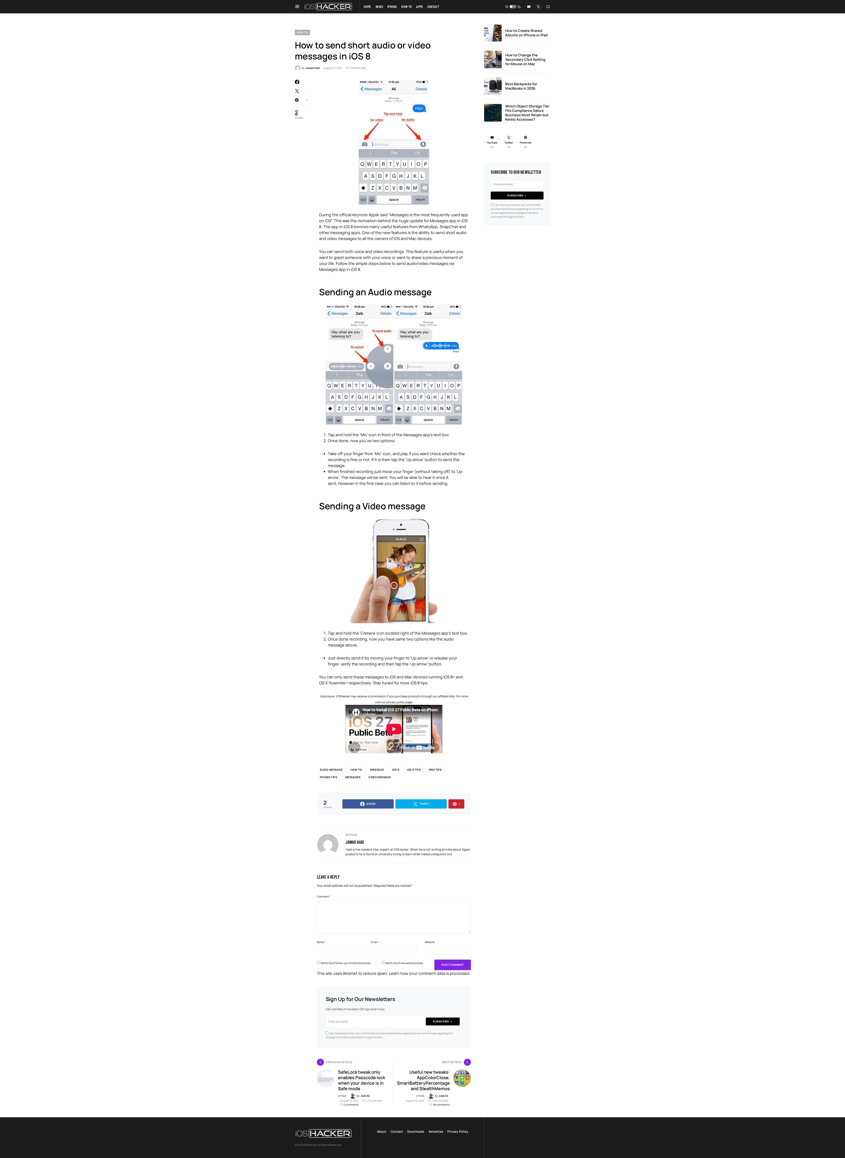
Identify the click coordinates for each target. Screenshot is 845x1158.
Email (375, 942)
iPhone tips (328, 777)
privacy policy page (399, 702)
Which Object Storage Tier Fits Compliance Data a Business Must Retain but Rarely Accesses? (527, 113)
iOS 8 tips (414, 770)
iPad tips (435, 770)
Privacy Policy (457, 1131)
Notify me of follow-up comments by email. (346, 963)
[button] (297, 6)
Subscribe (441, 1021)
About (381, 1131)
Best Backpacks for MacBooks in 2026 (521, 86)
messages (353, 777)
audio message (331, 770)
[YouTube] (528, 6)
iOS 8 (395, 770)
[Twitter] (538, 6)
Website (430, 942)
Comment (324, 896)
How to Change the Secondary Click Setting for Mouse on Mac (525, 59)
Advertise (436, 1131)
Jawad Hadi (354, 842)
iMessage (377, 770)
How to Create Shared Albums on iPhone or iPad (526, 32)
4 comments (351, 1104)
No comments (441, 1104)
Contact (397, 1131)
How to (302, 32)
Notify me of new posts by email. (405, 963)
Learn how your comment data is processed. (429, 973)
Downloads (415, 1131)
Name (321, 942)
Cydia (342, 1095)
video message (379, 777)
